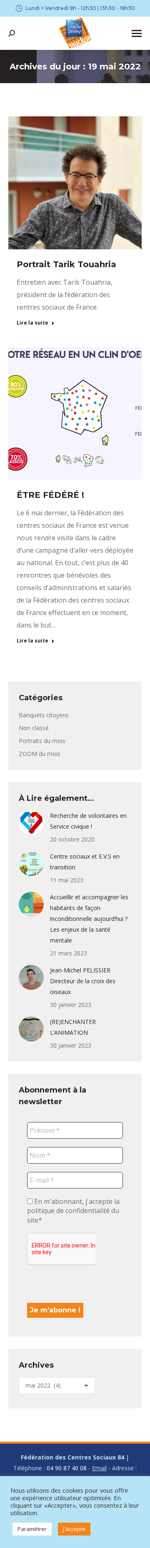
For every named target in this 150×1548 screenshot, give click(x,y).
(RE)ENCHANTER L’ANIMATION (73, 1027)
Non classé (34, 728)
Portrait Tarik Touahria (66, 264)
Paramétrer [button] (32, 1529)
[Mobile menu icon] (137, 33)
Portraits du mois (42, 741)
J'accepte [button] (74, 1529)
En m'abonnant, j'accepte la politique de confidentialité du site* (73, 1211)
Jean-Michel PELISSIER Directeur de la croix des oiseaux (82, 981)
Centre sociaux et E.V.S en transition (85, 861)
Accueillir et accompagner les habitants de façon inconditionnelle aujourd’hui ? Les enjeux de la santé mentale (89, 918)
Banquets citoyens (44, 715)
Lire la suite (32, 323)
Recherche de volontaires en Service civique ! (88, 821)
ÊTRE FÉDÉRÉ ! (50, 495)
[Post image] (31, 822)
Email (99, 1468)
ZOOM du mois (39, 754)
